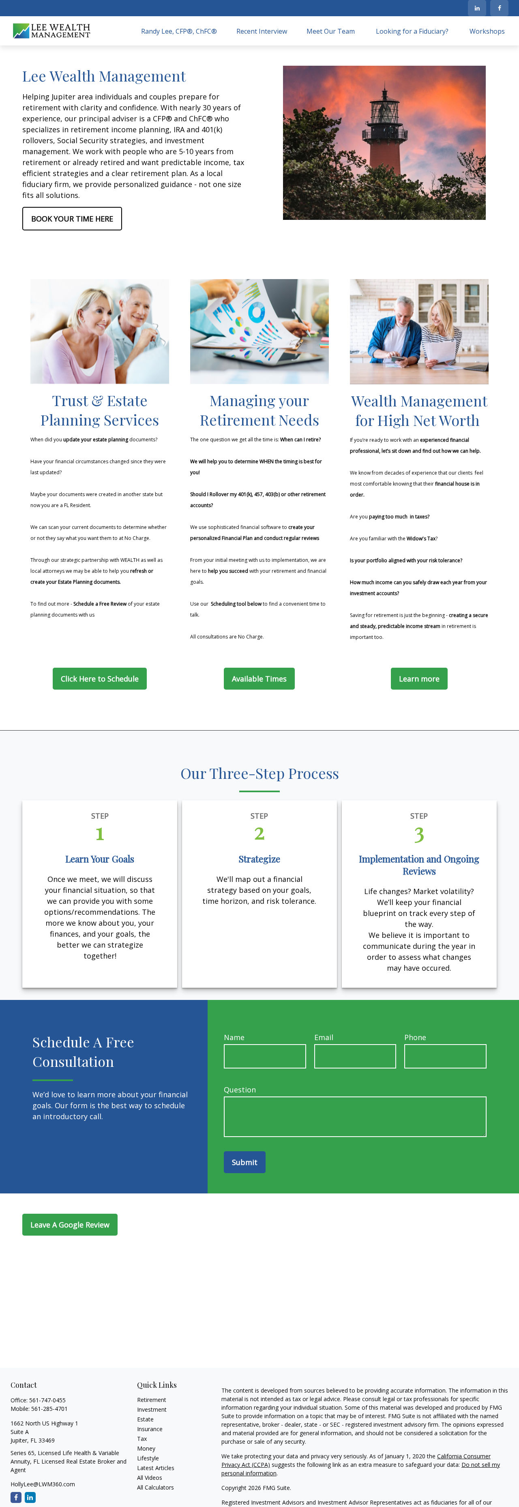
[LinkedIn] (477, 8)
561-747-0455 (47, 1400)
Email (323, 1037)
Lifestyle (148, 1458)
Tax (142, 1439)
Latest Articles (155, 1468)
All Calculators (155, 1487)
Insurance (150, 1429)
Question (240, 1089)
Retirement (151, 1400)
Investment (152, 1409)
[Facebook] (499, 8)
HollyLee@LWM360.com (43, 1484)
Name (234, 1037)
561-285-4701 (49, 1408)
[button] (179, 30)
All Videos (149, 1477)
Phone (415, 1037)
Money (146, 1448)
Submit (244, 1162)
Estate (145, 1419)
